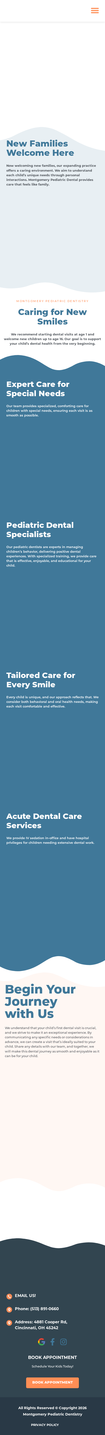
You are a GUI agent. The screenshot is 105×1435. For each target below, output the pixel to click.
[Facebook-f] (52, 1342)
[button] (95, 10)
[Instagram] (63, 1342)
